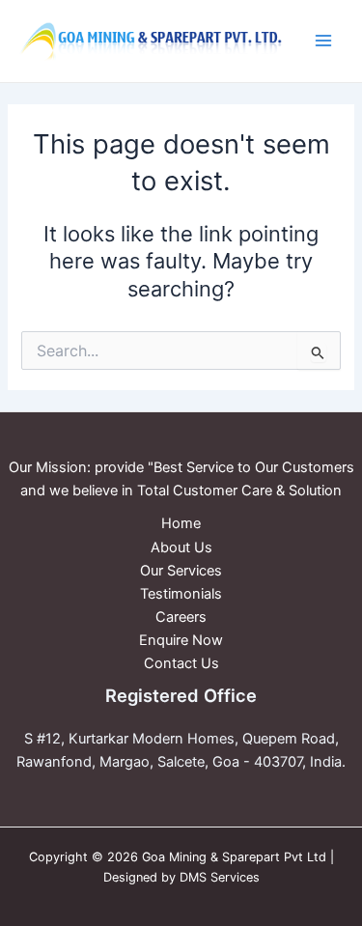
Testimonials (181, 594)
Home (181, 523)
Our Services (181, 570)
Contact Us (181, 663)
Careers (181, 617)
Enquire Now (181, 640)
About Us (181, 547)
